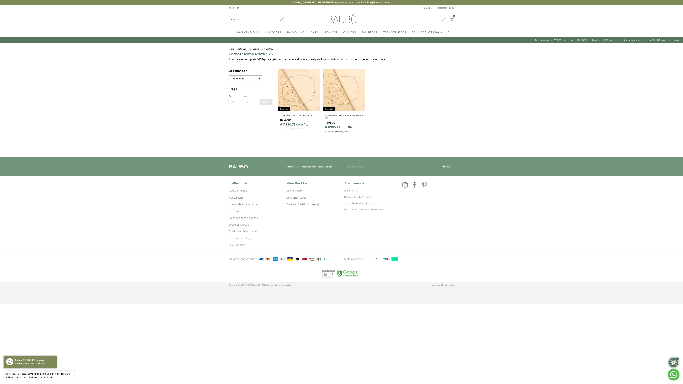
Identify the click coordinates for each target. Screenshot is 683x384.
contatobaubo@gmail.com (358, 203)
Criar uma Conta (296, 197)
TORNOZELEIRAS (394, 32)
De (230, 96)
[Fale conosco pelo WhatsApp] (673, 374)
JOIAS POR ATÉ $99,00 (427, 32)
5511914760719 (351, 190)
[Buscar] (281, 19)
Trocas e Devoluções (241, 238)
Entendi (48, 377)
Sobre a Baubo (238, 191)
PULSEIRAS (369, 32)
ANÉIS (315, 32)
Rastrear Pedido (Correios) (302, 204)
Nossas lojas (236, 197)
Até (246, 96)
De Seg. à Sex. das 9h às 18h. (358, 197)
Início (231, 48)
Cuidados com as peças (243, 218)
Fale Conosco (237, 245)
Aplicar (266, 102)
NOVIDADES (273, 32)
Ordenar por (238, 71)
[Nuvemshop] (443, 285)
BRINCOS (331, 32)
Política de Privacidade (243, 231)
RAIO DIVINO (296, 32)
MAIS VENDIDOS (248, 32)
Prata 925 (242, 48)
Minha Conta (294, 191)
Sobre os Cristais (239, 224)
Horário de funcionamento (245, 204)
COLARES (349, 32)
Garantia (234, 211)
